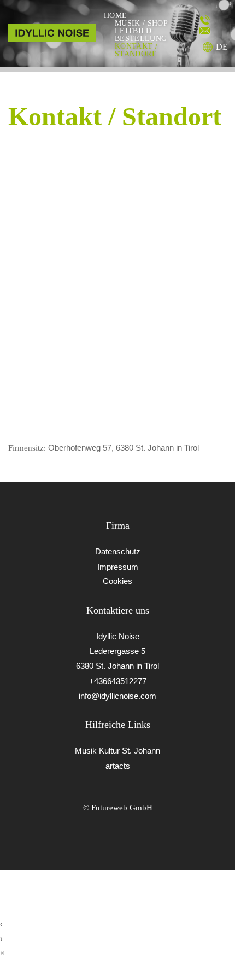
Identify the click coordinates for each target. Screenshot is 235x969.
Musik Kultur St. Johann (117, 750)
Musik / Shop (141, 23)
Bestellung (141, 39)
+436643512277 (117, 681)
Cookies (117, 581)
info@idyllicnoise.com (117, 696)
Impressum (117, 566)
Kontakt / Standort (136, 50)
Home (115, 16)
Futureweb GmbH (121, 807)
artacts (117, 765)
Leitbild (133, 31)
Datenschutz (117, 551)
